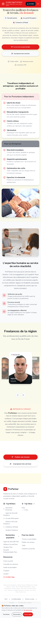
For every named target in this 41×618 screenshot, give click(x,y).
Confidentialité (16, 599)
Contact (5, 574)
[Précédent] (18, 395)
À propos (6, 571)
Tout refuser (6, 614)
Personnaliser (17, 614)
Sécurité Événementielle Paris (10, 551)
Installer (31, 4)
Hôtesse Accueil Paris (10, 544)
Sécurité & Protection (8, 509)
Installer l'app (10, 577)
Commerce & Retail (11, 527)
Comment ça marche (28, 549)
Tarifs (23, 545)
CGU (5, 599)
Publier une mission (22, 457)
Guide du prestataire (10, 567)
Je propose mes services (22, 54)
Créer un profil (8, 561)
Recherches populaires (10, 536)
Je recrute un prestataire (21, 47)
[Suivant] (23, 395)
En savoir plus (28, 610)
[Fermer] (38, 4)
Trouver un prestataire (29, 539)
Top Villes (28, 504)
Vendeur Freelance (11, 530)
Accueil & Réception (12, 518)
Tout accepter (28, 614)
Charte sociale (29, 599)
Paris (23, 508)
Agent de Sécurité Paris (11, 542)
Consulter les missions (10, 564)
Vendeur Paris (8, 547)
